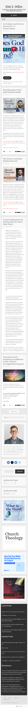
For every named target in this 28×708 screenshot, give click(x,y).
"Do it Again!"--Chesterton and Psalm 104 (11, 660)
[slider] (19, 151)
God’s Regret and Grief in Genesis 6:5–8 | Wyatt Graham (13, 26)
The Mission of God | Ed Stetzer (9, 615)
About (10, 697)
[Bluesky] (15, 462)
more (4, 144)
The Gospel (6, 699)
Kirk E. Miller (14, 6)
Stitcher (20, 142)
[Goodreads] (19, 462)
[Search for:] (14, 417)
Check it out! (7, 77)
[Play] (4, 151)
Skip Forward (24, 151)
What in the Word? (19, 72)
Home (5, 697)
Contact (16, 697)
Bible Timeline (5, 648)
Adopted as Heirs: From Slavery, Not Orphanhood (13, 611)
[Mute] (16, 151)
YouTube (14, 81)
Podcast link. (6, 401)
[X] (12, 462)
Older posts (14, 411)
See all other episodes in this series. (11, 147)
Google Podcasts (15, 142)
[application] (14, 151)
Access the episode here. (8, 141)
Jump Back (22, 151)
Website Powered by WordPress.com (11, 702)
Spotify (17, 81)
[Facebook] (8, 462)
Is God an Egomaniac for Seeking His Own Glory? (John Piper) (13, 222)
